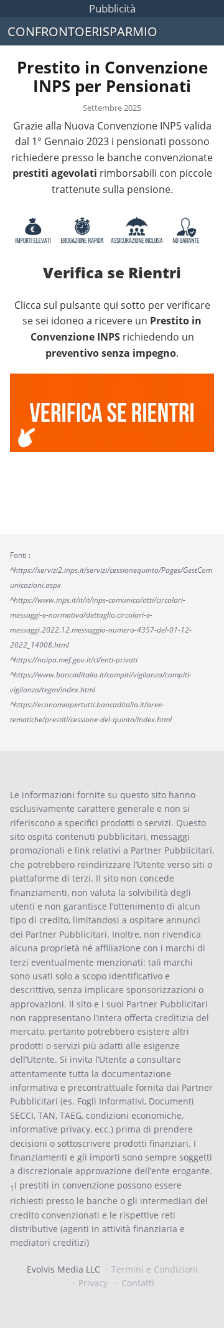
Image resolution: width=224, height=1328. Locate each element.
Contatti (137, 1283)
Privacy (93, 1283)
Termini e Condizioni (154, 1269)
